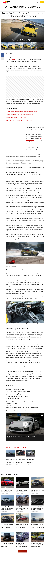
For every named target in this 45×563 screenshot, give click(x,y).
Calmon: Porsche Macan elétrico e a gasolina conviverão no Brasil (22, 111)
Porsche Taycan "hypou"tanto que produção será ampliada (20, 114)
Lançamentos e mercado (22, 7)
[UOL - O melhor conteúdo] (6, 2)
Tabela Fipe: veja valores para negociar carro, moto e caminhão (21, 120)
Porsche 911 (14, 59)
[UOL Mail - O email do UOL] (37, 2)
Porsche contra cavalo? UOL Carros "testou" (16, 117)
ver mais (22, 551)
